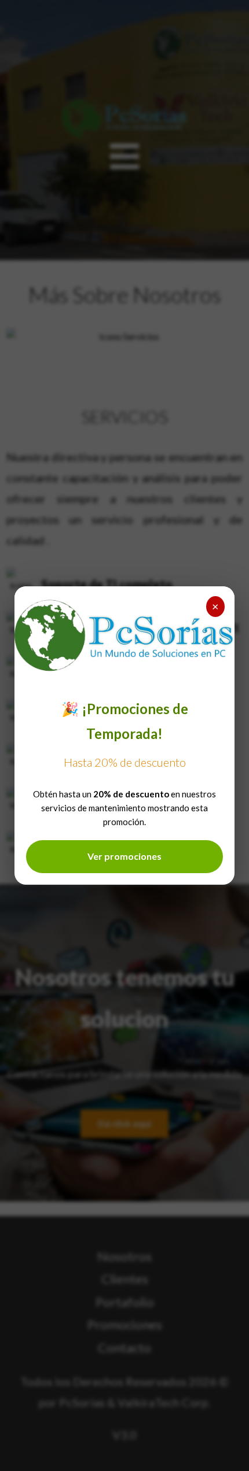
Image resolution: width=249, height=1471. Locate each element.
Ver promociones (124, 856)
